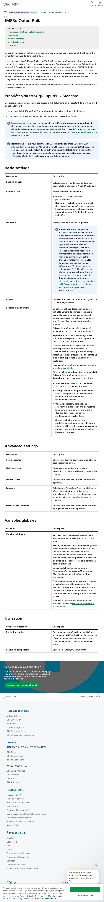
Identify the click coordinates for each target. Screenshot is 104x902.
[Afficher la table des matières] (5, 12)
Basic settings (14, 35)
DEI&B (9, 849)
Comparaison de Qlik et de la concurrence (26, 814)
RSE (8, 845)
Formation (11, 723)
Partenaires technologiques (19, 818)
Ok (85, 889)
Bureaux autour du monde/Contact (23, 868)
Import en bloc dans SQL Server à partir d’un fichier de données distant (77, 284)
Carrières (11, 861)
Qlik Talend (12, 752)
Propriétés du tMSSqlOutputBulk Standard (26, 32)
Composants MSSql (56, 12)
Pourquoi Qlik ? (14, 795)
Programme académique (18, 853)
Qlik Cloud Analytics (16, 771)
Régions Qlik (12, 825)
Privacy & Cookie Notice (45, 898)
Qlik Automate (13, 782)
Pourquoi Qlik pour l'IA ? (18, 810)
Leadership (12, 842)
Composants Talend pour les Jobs (23, 12)
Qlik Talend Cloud (15, 756)
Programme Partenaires (18, 857)
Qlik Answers (13, 774)
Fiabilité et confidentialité (18, 802)
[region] (51, 893)
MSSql (43, 12)
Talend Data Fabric (15, 760)
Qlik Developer (14, 720)
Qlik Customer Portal (16, 731)
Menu (100, 5)
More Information (85, 895)
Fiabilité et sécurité (16, 799)
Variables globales (16, 42)
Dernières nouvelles (16, 864)
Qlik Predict (12, 778)
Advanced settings (16, 39)
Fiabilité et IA (13, 806)
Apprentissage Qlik (16, 727)
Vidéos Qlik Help (14, 716)
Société (10, 838)
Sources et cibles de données (21, 821)
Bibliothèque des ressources (20, 735)
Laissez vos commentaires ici (22, 685)
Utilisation (12, 45)
